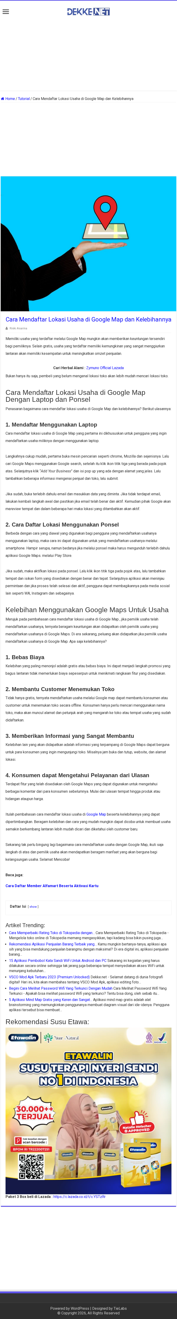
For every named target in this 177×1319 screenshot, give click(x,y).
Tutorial (24, 99)
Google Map (96, 814)
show (33, 906)
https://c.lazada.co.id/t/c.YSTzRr (79, 1196)
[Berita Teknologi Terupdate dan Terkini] (88, 10)
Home (9, 99)
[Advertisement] (88, 53)
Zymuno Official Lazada (105, 368)
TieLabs (120, 1308)
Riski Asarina (18, 328)
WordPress (80, 1308)
